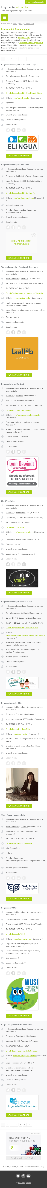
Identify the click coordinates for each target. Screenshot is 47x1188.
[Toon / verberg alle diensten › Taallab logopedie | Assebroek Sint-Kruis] (26, 311)
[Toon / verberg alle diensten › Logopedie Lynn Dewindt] (26, 430)
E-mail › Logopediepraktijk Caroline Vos (21, 193)
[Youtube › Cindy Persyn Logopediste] (24, 878)
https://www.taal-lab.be (21, 298)
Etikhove (23, 919)
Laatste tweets (12, 554)
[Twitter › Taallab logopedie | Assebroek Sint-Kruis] (8, 332)
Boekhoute (24, 613)
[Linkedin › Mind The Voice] (19, 564)
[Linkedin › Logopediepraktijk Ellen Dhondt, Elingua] (19, 130)
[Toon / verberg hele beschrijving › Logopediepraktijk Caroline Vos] (26, 205)
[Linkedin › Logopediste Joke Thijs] (19, 763)
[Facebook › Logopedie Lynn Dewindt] (13, 452)
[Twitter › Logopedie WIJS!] (8, 973)
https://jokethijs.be (20, 734)
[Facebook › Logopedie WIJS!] (13, 973)
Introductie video (28, 554)
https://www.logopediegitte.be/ (24, 1056)
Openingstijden (12, 317)
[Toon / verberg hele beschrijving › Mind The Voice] (26, 539)
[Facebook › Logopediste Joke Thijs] (13, 763)
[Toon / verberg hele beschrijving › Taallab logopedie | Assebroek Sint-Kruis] (26, 304)
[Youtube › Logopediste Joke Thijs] (24, 763)
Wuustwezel (20, 1036)
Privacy (28, 1183)
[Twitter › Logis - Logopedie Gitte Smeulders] (8, 1090)
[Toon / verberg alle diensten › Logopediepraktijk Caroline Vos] (26, 211)
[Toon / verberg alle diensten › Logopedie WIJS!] (26, 952)
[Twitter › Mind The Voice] (8, 564)
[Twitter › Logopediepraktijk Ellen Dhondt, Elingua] (8, 130)
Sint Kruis (24, 278)
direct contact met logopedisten (31, 43)
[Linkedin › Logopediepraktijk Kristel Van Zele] (19, 672)
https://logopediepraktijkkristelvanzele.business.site (25, 635)
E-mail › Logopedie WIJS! (15, 934)
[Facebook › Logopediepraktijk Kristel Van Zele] (13, 672)
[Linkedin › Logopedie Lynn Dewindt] (19, 452)
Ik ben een (35, 2)
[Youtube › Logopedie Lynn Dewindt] (24, 452)
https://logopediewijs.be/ (22, 939)
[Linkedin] (28, 1176)
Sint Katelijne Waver (23, 176)
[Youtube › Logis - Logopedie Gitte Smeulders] (24, 1090)
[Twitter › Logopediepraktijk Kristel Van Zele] (8, 672)
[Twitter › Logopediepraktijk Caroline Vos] (8, 227)
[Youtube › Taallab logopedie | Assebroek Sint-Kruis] (24, 332)
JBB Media (21, 1183)
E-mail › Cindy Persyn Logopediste (19, 843)
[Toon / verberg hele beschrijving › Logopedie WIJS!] (26, 945)
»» (29, 59)
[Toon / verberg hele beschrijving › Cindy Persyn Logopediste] (26, 853)
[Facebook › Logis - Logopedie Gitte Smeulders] (13, 1090)
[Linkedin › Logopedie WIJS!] (19, 973)
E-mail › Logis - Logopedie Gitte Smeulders (22, 1051)
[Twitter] (18, 1176)
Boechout (19, 714)
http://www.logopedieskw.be (23, 198)
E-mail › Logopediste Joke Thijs (18, 729)
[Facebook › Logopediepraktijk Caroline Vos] (13, 227)
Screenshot (36, 98)
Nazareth (23, 76)
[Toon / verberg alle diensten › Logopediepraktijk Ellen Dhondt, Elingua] (26, 109)
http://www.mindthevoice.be (23, 532)
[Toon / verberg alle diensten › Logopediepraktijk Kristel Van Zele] (26, 650)
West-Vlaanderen (12, 278)
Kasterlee (19, 395)
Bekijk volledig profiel (18, 156)
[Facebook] (23, 1176)
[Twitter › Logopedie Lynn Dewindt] (8, 452)
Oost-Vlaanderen (12, 76)
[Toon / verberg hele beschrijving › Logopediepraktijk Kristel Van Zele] (26, 643)
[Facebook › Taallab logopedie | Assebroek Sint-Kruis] (13, 332)
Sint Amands (20, 512)
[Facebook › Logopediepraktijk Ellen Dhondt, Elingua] (13, 130)
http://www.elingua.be (21, 98)
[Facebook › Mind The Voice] (13, 564)
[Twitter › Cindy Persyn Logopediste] (8, 878)
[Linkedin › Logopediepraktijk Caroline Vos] (19, 227)
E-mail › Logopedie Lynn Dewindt (18, 410)
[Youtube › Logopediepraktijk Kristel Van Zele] (24, 672)
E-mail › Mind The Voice (15, 527)
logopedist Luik (24, 38)
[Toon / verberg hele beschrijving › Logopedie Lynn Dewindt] (26, 423)
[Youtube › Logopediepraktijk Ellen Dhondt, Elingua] (24, 130)
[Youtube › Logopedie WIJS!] (24, 973)
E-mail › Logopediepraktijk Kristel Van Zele (22, 628)
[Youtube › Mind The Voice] (24, 564)
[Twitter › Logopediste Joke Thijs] (8, 763)
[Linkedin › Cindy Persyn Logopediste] (19, 878)
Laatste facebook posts (16, 120)
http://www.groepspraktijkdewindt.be (26, 415)
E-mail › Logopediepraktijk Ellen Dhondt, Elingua (24, 93)
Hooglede (24, 826)
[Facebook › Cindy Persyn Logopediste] (13, 878)
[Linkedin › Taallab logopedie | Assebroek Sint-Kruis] (19, 332)
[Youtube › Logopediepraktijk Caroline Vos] (24, 227)
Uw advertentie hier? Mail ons (23, 1158)
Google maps (35, 76)
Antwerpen (10, 176)
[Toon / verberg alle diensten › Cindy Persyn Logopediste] (26, 860)
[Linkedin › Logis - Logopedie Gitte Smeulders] (19, 1090)
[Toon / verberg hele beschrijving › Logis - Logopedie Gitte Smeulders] (26, 1063)
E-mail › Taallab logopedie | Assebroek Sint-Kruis (24, 293)
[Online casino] (23, 1133)
